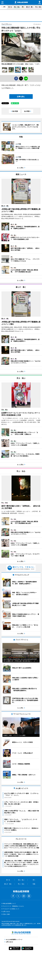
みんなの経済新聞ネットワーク (21, 932)
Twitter (18, 896)
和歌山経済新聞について (9, 903)
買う (23, 7)
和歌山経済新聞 (21, 2)
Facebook (13, 896)
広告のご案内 (6, 914)
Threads (29, 896)
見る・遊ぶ (17, 7)
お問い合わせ (6, 911)
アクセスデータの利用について (11, 909)
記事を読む (21, 96)
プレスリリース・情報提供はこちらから (13, 906)
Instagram (24, 896)
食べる (10, 7)
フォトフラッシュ (6, 24)
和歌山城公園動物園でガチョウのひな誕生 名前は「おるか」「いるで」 (20, 64)
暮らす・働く (29, 7)
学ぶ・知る (38, 7)
